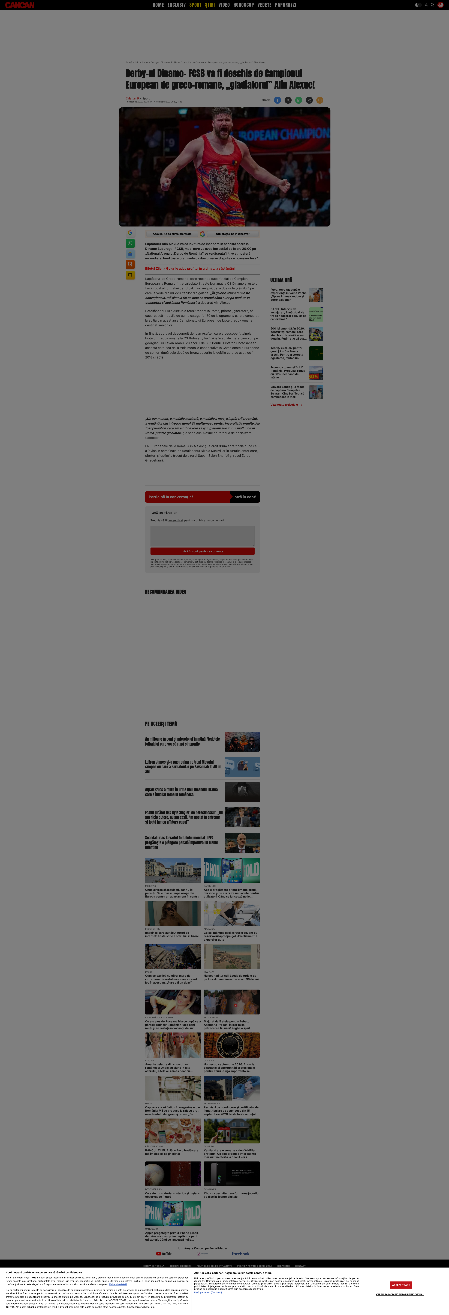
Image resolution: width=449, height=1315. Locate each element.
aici (90, 1300)
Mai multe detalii (118, 1284)
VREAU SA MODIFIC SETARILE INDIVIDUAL (400, 1294)
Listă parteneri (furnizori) (208, 1292)
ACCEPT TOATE (401, 1285)
